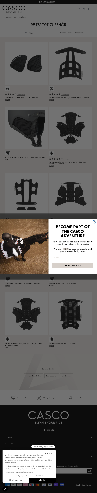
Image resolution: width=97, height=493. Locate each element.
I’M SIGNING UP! (73, 265)
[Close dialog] (94, 221)
